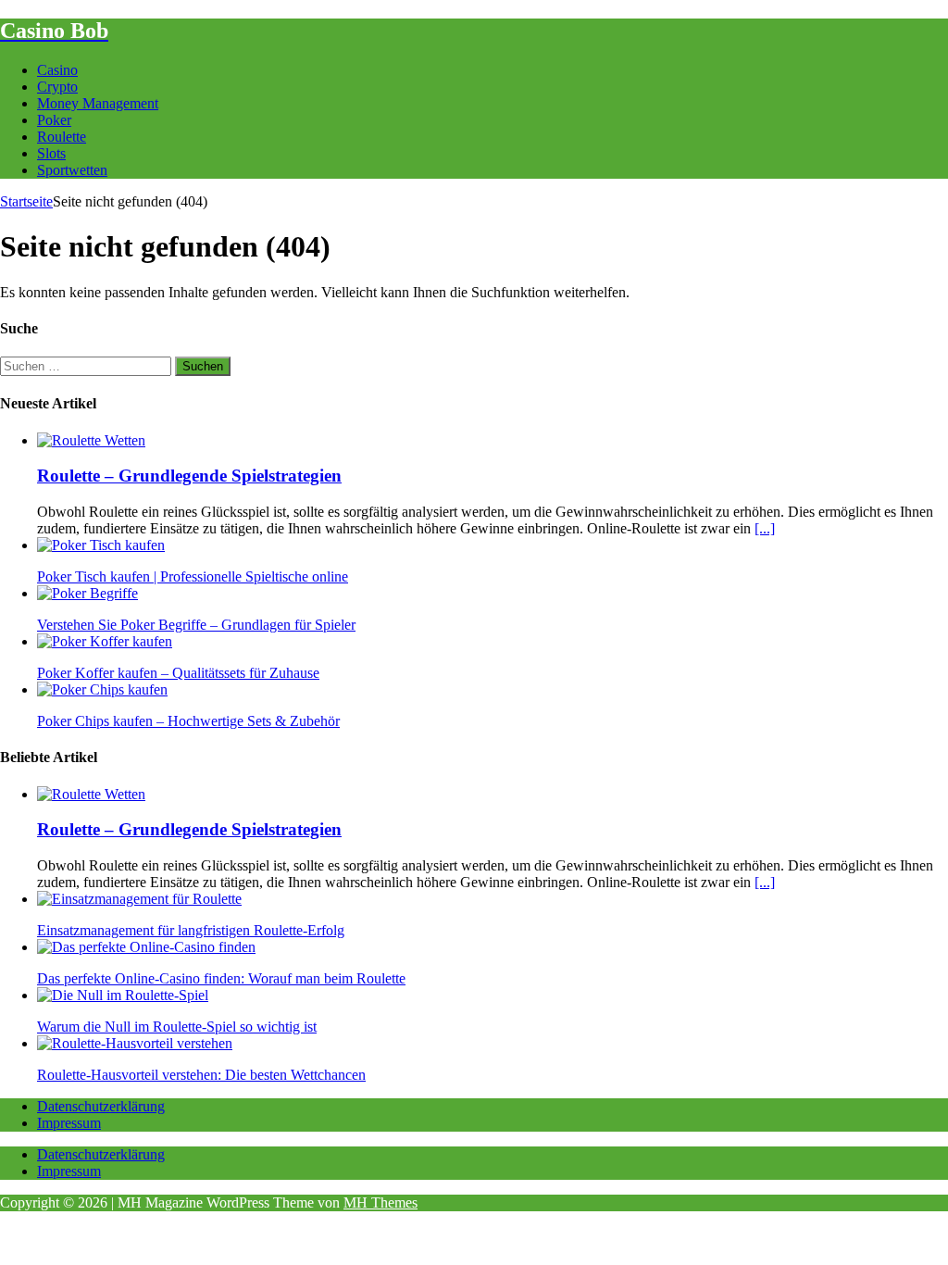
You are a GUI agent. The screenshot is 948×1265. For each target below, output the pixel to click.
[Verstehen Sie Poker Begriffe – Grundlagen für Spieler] (87, 593)
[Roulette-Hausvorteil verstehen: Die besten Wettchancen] (134, 1043)
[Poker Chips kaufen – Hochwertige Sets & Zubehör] (102, 689)
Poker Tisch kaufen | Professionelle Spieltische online (192, 576)
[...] (765, 528)
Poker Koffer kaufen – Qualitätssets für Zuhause (178, 673)
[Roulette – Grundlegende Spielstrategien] (91, 440)
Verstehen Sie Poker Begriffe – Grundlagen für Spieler (196, 624)
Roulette (61, 136)
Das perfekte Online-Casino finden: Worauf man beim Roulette (221, 978)
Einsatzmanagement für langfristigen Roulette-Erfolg (190, 930)
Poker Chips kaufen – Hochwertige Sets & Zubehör (188, 721)
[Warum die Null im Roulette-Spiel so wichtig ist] (122, 995)
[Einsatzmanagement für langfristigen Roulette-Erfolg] (139, 899)
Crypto (57, 86)
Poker (54, 120)
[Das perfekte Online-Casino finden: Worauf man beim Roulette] (146, 947)
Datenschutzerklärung (101, 1106)
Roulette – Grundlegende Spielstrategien (189, 475)
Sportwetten (72, 170)
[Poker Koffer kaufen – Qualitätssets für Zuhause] (104, 641)
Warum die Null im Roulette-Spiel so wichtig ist (177, 1026)
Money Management (97, 103)
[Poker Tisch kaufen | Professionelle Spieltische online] (101, 545)
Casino (57, 70)
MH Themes (380, 1202)
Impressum (69, 1123)
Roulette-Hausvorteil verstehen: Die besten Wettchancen (201, 1075)
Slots (51, 153)
